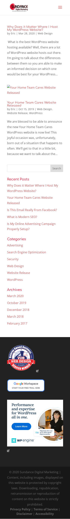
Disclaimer (24, 514)
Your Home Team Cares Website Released (31, 104)
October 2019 (16, 303)
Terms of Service (46, 509)
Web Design (45, 33)
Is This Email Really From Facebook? (32, 210)
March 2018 (15, 316)
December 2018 (18, 310)
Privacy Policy (20, 509)
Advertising (15, 245)
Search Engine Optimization (26, 252)
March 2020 (15, 296)
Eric (13, 33)
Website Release (17, 113)
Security (12, 259)
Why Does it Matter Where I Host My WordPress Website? (32, 28)
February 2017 (17, 323)
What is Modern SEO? (22, 217)
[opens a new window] (22, 371)
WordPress (36, 113)
